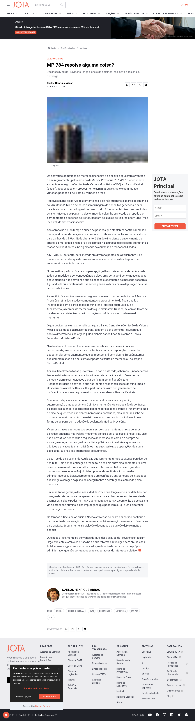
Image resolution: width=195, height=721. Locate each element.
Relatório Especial (96, 681)
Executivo (146, 652)
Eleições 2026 (148, 698)
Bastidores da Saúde (123, 662)
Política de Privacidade (172, 664)
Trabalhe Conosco (44, 715)
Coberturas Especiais (147, 686)
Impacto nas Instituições (46, 659)
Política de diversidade (172, 673)
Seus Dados (172, 680)
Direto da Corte (75, 666)
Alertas (120, 702)
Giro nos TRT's (99, 674)
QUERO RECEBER (170, 226)
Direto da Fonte (99, 669)
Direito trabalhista (150, 693)
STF (144, 663)
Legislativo (147, 657)
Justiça (145, 668)
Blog (169, 696)
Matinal (71, 680)
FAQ (9, 715)
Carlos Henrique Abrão (60, 83)
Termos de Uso (174, 685)
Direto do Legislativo (73, 673)
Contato (23, 715)
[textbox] (47, 5)
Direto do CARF (75, 660)
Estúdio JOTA (173, 652)
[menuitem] (12, 13)
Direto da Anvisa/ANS (122, 670)
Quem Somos (173, 691)
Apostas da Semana (50, 652)
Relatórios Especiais (73, 687)
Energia (145, 673)
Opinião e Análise (150, 679)
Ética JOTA (172, 657)
